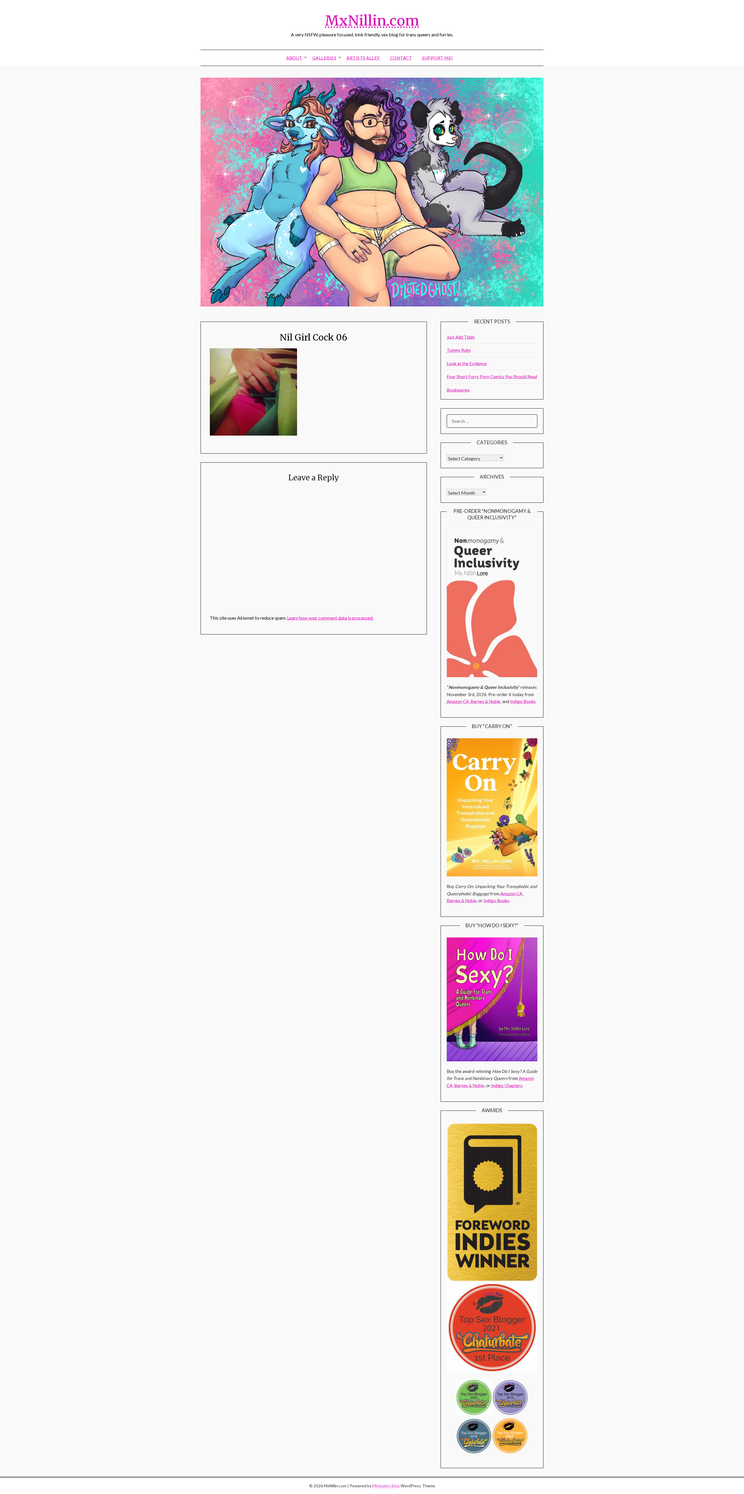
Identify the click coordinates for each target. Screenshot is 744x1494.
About (294, 57)
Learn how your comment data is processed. (330, 618)
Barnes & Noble (485, 701)
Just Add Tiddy (461, 337)
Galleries (324, 57)
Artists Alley (363, 57)
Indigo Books (523, 701)
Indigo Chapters (506, 1085)
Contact (401, 57)
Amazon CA (458, 701)
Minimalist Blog (386, 1485)
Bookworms (458, 390)
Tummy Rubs (459, 350)
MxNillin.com (372, 20)
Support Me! (437, 57)
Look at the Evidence (467, 363)
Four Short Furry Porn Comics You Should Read (492, 376)
